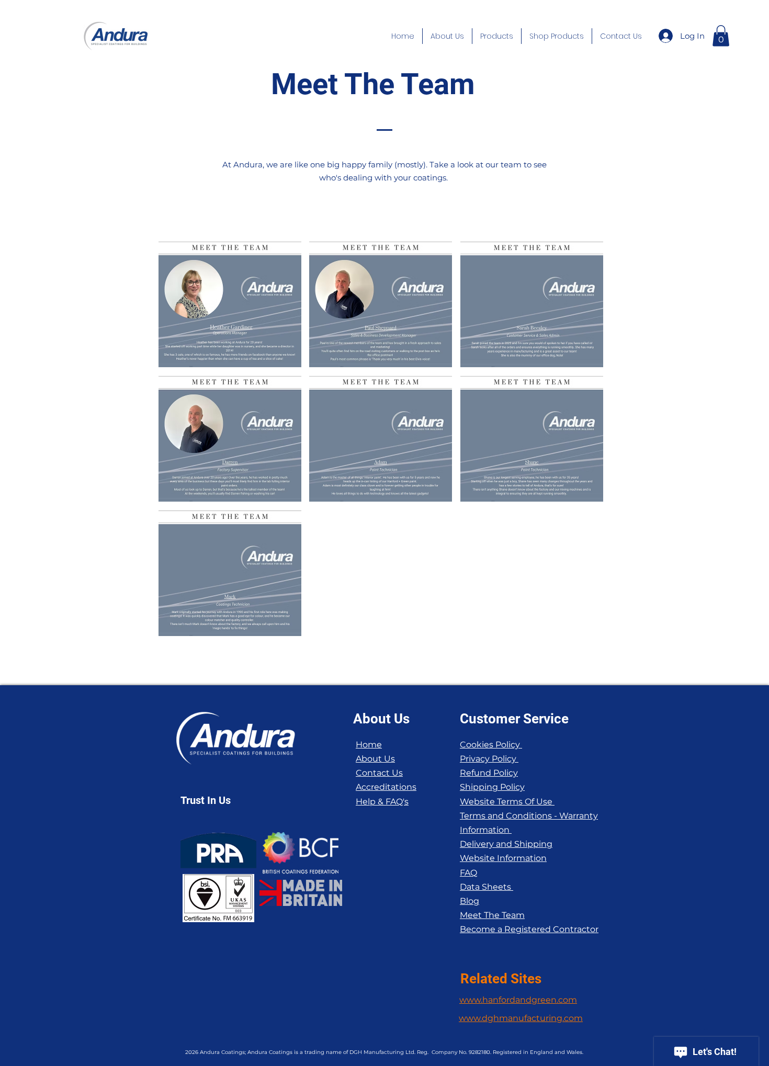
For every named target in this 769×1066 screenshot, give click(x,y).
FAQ (468, 873)
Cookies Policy (491, 745)
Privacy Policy (489, 759)
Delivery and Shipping (506, 844)
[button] (447, 36)
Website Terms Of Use (507, 802)
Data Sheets (486, 887)
